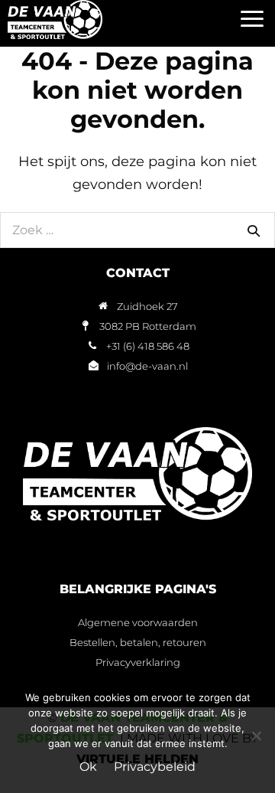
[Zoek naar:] (137, 229)
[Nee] (256, 735)
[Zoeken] (253, 230)
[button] (251, 19)
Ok (88, 766)
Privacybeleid (155, 766)
